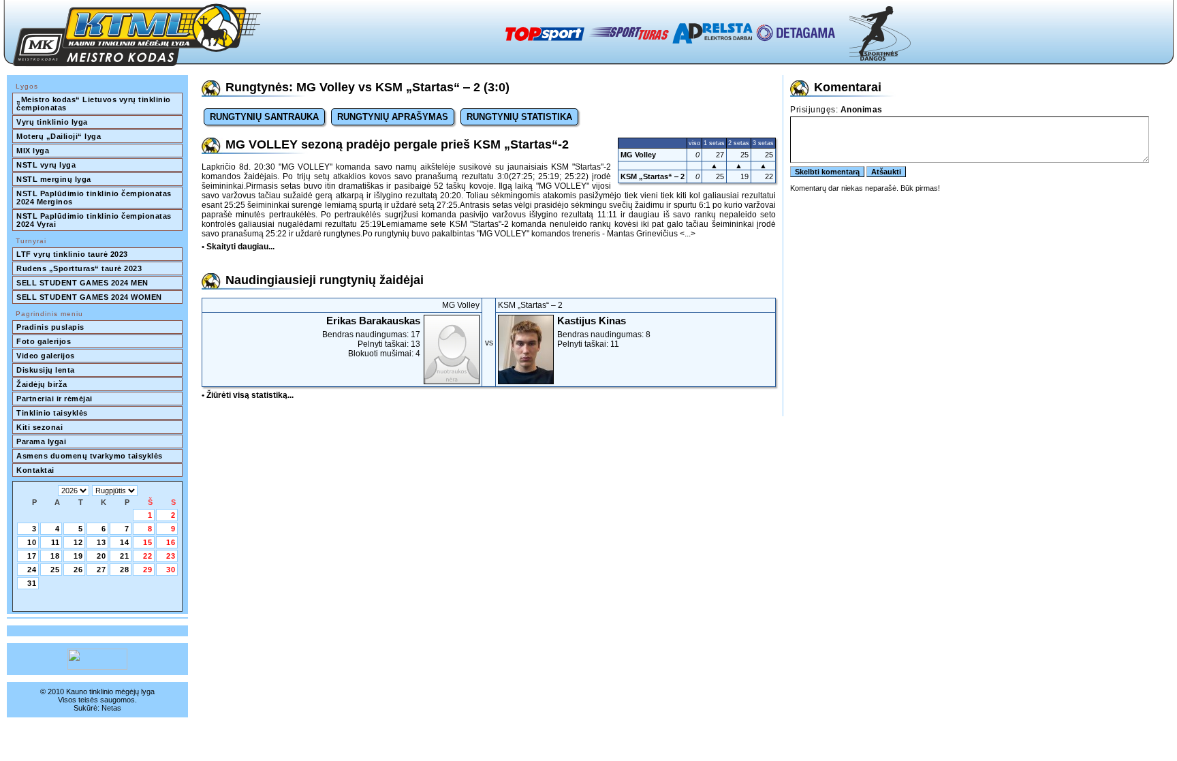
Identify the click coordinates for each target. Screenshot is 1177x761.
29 (148, 569)
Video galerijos (45, 356)
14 (124, 542)
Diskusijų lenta (45, 370)
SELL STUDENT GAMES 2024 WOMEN (89, 297)
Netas (111, 708)
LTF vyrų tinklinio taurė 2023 (72, 254)
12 (78, 542)
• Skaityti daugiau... (238, 246)
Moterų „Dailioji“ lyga (58, 136)
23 (171, 556)
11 (55, 542)
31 (32, 583)
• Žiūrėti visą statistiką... (248, 395)
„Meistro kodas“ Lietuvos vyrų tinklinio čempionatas (94, 103)
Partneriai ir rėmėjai (54, 398)
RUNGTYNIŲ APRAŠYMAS (392, 117)
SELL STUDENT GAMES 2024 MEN (82, 283)
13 (101, 542)
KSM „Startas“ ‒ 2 (653, 176)
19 (78, 556)
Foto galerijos (43, 341)
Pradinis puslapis (50, 327)
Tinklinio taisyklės (52, 413)
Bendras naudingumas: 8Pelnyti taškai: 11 (603, 332)
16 (171, 542)
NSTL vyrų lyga (46, 165)
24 (32, 569)
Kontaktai (35, 470)
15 (148, 542)
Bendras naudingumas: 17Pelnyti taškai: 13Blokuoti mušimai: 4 (371, 336)
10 (32, 542)
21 (124, 556)
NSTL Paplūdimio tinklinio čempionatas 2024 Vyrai (95, 220)
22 (148, 556)
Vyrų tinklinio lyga (52, 122)
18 (55, 556)
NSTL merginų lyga (53, 179)
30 (171, 569)
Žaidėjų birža (41, 384)
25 (55, 569)
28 (124, 569)
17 (32, 556)
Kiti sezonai (39, 427)
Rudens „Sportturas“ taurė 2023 (79, 268)
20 (101, 556)
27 (101, 569)
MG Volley (638, 155)
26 (78, 569)
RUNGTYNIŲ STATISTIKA (519, 117)
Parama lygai (41, 441)
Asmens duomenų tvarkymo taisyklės (89, 456)
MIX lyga (32, 150)
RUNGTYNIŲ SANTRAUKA (264, 117)
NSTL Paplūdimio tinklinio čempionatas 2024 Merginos (95, 197)
